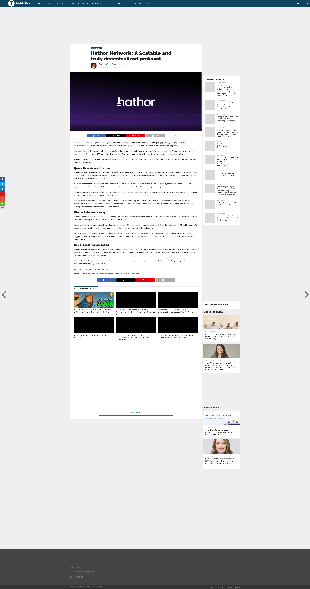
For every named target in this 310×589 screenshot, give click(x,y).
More (147, 3)
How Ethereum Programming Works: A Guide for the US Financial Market (175, 336)
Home (38, 3)
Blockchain (73, 3)
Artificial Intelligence (92, 3)
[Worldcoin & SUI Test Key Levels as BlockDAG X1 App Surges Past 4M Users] (178, 304)
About (212, 587)
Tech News (59, 3)
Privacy (230, 587)
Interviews (121, 3)
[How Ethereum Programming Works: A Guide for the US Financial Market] (178, 329)
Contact (221, 587)
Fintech (47, 3)
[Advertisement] (155, 25)
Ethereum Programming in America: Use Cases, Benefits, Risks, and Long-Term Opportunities (134, 337)
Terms (237, 587)
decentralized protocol (111, 274)
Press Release (135, 3)
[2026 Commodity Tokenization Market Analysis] (94, 329)
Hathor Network (131, 274)
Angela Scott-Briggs (109, 64)
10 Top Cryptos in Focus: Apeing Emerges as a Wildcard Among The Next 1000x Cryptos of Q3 (93, 312)
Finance (108, 3)
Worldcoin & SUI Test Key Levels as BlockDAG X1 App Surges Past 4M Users (175, 311)
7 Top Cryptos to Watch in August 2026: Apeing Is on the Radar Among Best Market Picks (135, 312)
